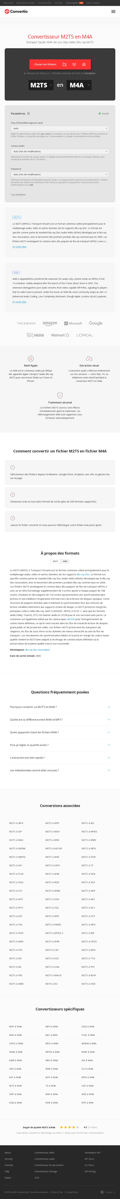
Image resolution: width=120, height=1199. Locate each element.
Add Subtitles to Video (25, 3)
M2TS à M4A (52, 873)
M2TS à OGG (16, 882)
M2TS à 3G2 (52, 907)
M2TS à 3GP (88, 882)
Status (8, 1177)
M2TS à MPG (89, 848)
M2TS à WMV (89, 839)
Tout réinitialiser (18, 194)
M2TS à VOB (88, 873)
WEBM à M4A (89, 1043)
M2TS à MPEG (89, 831)
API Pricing (90, 1171)
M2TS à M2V (52, 882)
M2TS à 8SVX (89, 975)
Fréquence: (16, 168)
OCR (37, 1177)
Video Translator (93, 3)
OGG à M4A (88, 1026)
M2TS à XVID (16, 933)
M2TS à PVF (88, 966)
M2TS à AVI (88, 823)
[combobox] (60, 128)
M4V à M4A (51, 1094)
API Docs (89, 1158)
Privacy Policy (72, 1192)
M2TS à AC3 (88, 907)
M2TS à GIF (15, 831)
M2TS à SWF (88, 890)
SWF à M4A (15, 1094)
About (8, 1152)
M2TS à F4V (15, 924)
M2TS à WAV (16, 839)
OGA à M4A (15, 1102)
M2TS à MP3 (52, 823)
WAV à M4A (15, 1034)
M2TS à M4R (52, 941)
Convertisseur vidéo (45, 1152)
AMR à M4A (15, 1060)
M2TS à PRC (16, 975)
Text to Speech (72, 3)
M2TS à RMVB (53, 924)
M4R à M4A (51, 1068)
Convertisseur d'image (46, 1171)
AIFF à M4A (51, 1077)
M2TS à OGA (52, 966)
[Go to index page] (16, 10)
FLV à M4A (87, 1068)
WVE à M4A (88, 1094)
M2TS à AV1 (15, 865)
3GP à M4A (15, 1068)
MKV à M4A (51, 1060)
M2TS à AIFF (16, 899)
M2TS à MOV (52, 831)
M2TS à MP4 (16, 823)
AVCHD (71, 619)
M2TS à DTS (88, 916)
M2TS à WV (15, 958)
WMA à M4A (16, 1051)
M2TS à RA (15, 966)
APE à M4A (88, 1102)
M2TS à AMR (16, 941)
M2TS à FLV (15, 890)
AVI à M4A (87, 1060)
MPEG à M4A (52, 1051)
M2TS (55, 561)
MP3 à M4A (15, 1026)
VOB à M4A (51, 1102)
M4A (65, 561)
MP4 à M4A (51, 1026)
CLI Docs (89, 1165)
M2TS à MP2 (88, 924)
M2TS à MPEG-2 (54, 933)
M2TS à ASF (15, 916)
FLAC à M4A (88, 1034)
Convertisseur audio (45, 1158)
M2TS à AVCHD (53, 848)
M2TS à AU (51, 983)
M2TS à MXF (52, 916)
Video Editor (8, 3)
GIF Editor (59, 3)
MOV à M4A (51, 1043)
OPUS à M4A (16, 1043)
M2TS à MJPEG (17, 856)
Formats (9, 1165)
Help (7, 1171)
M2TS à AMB (16, 983)
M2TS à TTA (88, 958)
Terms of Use (57, 1192)
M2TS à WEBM (17, 848)
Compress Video (44, 3)
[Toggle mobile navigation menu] (113, 11)
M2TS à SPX (15, 949)
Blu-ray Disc (83, 574)
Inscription (90, 73)
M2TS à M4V (52, 856)
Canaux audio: (18, 145)
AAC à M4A (51, 1034)
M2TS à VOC (52, 958)
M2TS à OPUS (89, 941)
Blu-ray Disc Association (37, 649)
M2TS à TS (87, 865)
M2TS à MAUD (53, 975)
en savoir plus (19, 246)
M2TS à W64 (88, 949)
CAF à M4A (88, 1085)
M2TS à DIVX (89, 856)
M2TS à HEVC (52, 865)
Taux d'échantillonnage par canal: (27, 122)
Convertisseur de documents (49, 1165)
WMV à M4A (88, 1051)
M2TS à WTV (16, 907)
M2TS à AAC (88, 899)
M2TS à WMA (52, 890)
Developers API (92, 1152)
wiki (31, 185)
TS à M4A (50, 1085)
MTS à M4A (15, 1085)
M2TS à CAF (52, 949)
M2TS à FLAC (16, 873)
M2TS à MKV (52, 839)
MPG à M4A (88, 1077)
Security (9, 1158)
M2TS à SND (88, 983)
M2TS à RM (88, 933)
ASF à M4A (15, 1077)
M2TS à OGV (52, 899)
